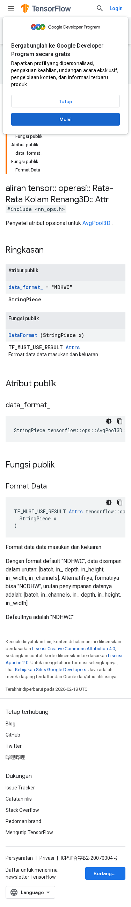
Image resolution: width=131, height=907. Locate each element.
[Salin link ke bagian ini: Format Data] (56, 487)
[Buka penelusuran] (100, 8)
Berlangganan (109, 873)
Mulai (65, 119)
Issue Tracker (20, 787)
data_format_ (25, 287)
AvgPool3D (96, 223)
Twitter (14, 746)
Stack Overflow (22, 810)
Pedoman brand (23, 821)
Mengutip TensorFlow (29, 832)
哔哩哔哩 (15, 757)
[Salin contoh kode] (119, 421)
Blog (10, 723)
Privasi (46, 858)
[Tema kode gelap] (108, 421)
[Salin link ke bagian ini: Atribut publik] (63, 384)
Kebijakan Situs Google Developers (50, 669)
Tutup (65, 101)
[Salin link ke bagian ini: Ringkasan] (53, 250)
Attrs (73, 347)
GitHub (13, 735)
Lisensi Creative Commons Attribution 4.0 (73, 648)
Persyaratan (19, 858)
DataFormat (22, 335)
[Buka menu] (11, 8)
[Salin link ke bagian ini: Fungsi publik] (62, 465)
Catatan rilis (19, 799)
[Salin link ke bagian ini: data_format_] (59, 405)
